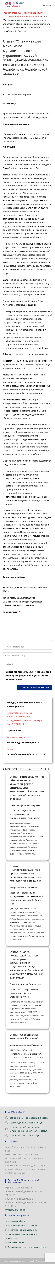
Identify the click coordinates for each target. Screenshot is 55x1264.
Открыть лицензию (15, 1209)
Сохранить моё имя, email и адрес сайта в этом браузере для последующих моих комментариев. (28, 675)
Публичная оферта (16, 1221)
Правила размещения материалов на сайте (28, 1247)
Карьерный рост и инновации (25, 1135)
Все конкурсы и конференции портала (29, 1117)
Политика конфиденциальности (22, 1229)
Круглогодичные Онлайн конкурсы (27, 1122)
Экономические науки (28, 16)
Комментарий (11, 612)
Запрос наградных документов (22, 1234)
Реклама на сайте (16, 1242)
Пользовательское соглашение (22, 1225)
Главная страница (12, 12)
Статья (10, 749)
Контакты (12, 1238)
